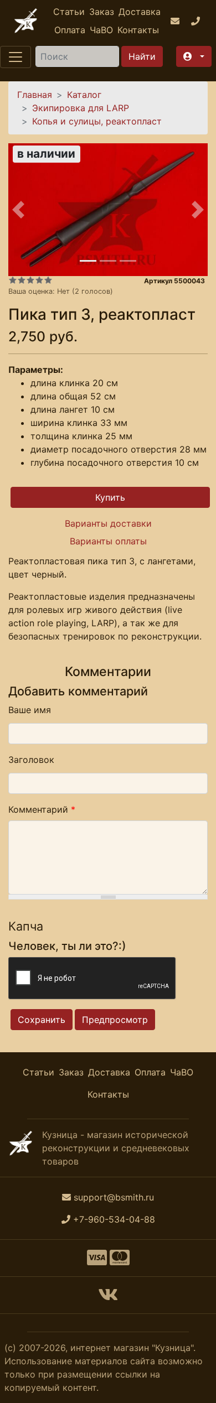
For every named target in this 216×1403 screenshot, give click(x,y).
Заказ (101, 11)
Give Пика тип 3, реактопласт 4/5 (39, 280)
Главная (34, 94)
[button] (194, 56)
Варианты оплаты (108, 541)
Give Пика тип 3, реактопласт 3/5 (30, 280)
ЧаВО (101, 29)
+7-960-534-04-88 (114, 1219)
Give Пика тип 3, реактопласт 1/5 (12, 280)
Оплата (69, 29)
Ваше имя (29, 709)
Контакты (138, 29)
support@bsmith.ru (114, 1197)
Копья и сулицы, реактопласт (97, 121)
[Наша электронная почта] (176, 21)
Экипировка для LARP (80, 107)
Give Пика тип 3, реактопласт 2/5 (21, 280)
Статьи (69, 11)
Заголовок (31, 759)
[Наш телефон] (197, 21)
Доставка (140, 11)
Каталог (84, 94)
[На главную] (25, 21)
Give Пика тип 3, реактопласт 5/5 (48, 280)
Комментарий (41, 809)
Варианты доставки (108, 523)
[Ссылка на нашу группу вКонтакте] (108, 1297)
